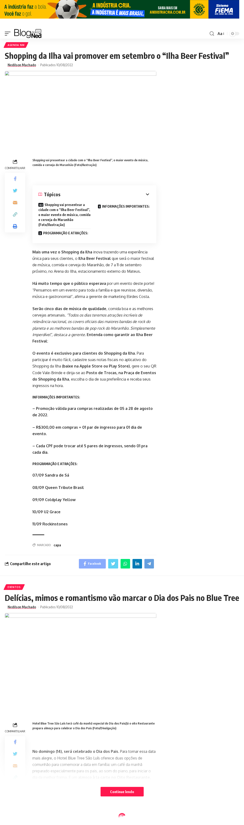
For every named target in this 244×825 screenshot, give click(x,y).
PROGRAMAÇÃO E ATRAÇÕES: (65, 233)
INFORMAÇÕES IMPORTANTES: (126, 206)
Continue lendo (122, 792)
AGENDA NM (16, 45)
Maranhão (16, 817)
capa (57, 545)
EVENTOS (14, 587)
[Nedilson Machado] (28, 34)
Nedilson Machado (22, 65)
